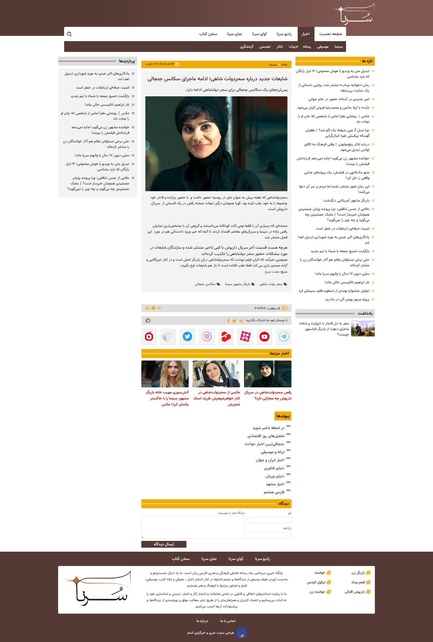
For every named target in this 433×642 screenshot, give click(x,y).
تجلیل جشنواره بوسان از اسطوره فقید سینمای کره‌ (334, 291)
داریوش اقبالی (355, 592)
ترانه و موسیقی (272, 452)
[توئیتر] (233, 320)
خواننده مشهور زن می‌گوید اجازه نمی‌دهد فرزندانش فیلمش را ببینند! (100, 129)
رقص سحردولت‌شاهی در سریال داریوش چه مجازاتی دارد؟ (267, 395)
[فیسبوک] (227, 320)
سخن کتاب (208, 34)
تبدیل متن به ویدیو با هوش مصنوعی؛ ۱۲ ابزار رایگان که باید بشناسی (97, 166)
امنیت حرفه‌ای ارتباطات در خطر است (342, 228)
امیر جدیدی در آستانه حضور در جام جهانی (338, 99)
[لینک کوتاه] (159, 308)
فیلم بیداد (358, 582)
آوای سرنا (260, 34)
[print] (147, 308)
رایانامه (287, 528)
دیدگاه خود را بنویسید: (231, 513)
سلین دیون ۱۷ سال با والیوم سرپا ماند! (342, 273)
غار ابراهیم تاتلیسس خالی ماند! (347, 282)
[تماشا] (226, 337)
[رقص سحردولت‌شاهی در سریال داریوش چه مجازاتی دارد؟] (267, 374)
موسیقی (323, 46)
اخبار (306, 34)
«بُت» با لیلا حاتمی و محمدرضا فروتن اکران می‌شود (333, 107)
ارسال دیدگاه (164, 544)
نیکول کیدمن (316, 582)
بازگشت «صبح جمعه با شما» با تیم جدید (340, 251)
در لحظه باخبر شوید (268, 428)
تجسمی (265, 46)
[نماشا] (149, 337)
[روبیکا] (168, 337)
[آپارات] (245, 337)
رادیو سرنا (285, 34)
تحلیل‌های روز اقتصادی (266, 436)
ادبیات (293, 46)
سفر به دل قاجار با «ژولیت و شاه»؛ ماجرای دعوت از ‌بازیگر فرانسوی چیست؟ (324, 329)
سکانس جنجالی (205, 284)
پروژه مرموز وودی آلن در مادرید (347, 299)
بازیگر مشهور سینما (237, 284)
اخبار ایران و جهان (270, 460)
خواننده (320, 573)
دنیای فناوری (274, 468)
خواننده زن (317, 592)
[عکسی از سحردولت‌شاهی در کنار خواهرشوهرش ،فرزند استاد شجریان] (216, 374)
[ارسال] (153, 308)
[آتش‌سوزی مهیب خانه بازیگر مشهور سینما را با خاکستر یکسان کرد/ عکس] (165, 374)
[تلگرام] (240, 320)
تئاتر (280, 46)
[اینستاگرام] (206, 337)
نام (289, 513)
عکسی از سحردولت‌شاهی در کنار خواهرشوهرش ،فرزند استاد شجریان (216, 398)
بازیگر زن (358, 573)
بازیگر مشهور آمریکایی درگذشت (346, 200)
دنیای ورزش (274, 476)
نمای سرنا (235, 34)
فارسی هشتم (274, 492)
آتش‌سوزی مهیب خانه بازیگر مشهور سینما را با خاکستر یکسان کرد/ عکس (167, 398)
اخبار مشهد (275, 484)
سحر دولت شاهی (271, 284)
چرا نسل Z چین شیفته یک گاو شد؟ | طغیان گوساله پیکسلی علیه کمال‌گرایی (337, 132)
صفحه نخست (330, 34)
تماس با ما (228, 621)
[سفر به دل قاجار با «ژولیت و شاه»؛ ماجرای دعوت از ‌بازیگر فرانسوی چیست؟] (363, 328)
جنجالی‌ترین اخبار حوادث (264, 444)
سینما (339, 46)
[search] (70, 34)
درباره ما (202, 621)
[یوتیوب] (264, 337)
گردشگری (247, 46)
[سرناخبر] (353, 14)
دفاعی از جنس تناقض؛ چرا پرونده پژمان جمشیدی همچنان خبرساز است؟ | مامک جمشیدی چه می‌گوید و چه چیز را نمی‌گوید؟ (333, 214)
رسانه (307, 46)
